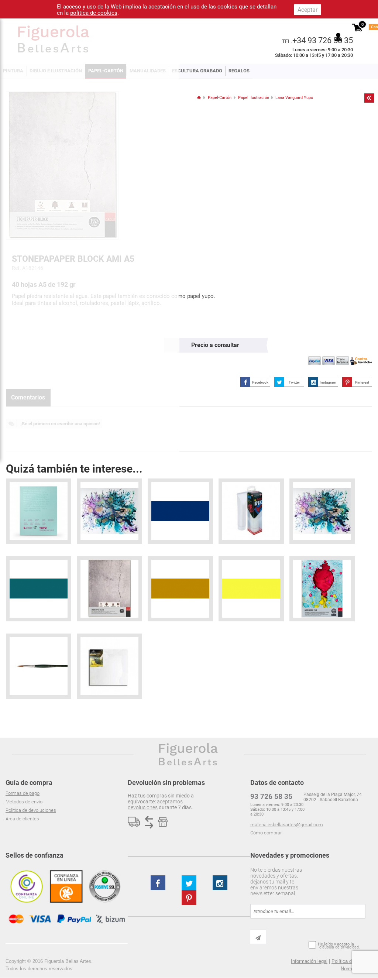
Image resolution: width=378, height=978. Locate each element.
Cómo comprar (266, 832)
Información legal (309, 961)
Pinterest (362, 382)
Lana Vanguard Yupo (294, 97)
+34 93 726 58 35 (322, 40)
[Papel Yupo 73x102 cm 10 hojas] (109, 511)
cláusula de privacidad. (339, 947)
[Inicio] (198, 97)
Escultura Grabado (197, 70)
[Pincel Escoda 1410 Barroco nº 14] (39, 666)
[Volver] (369, 97)
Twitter (294, 382)
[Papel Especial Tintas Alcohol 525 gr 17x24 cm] (322, 589)
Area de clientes (22, 818)
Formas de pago (22, 793)
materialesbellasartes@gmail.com (286, 824)
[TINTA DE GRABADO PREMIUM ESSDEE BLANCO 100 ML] (251, 511)
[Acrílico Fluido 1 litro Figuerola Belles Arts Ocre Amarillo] (180, 589)
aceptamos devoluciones (155, 804)
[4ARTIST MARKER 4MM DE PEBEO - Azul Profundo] (180, 511)
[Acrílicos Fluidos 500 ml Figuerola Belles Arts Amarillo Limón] (251, 589)
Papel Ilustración (253, 97)
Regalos (239, 70)
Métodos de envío (24, 801)
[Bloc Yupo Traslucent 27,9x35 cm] (39, 511)
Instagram (328, 382)
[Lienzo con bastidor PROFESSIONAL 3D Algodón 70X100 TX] (109, 666)
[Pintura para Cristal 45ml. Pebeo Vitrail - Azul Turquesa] (39, 589)
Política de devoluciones (31, 810)
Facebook (260, 382)
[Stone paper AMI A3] (109, 589)
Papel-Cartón (219, 97)
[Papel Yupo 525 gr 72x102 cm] (322, 511)
